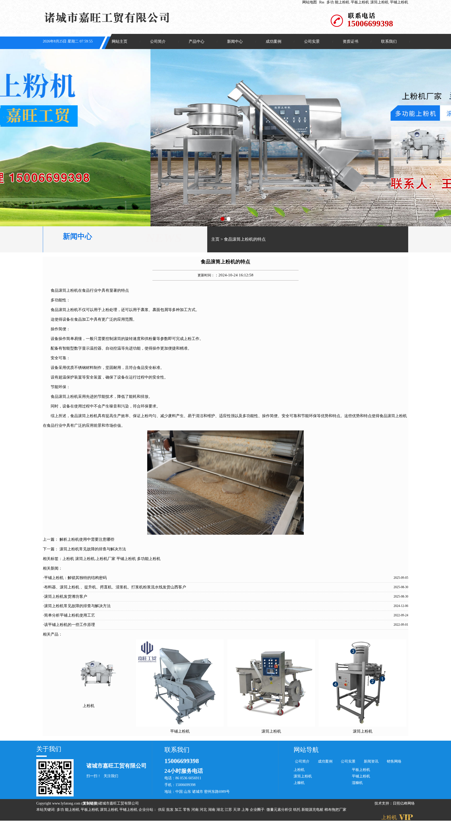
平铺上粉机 (399, 2)
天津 (237, 810)
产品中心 (196, 41)
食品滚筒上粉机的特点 (245, 239)
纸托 (296, 810)
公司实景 (312, 41)
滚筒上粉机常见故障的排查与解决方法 (93, 549)
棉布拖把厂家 (335, 810)
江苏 (229, 810)
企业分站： (148, 810)
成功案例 (273, 41)
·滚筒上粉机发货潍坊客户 (65, 596)
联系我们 (389, 41)
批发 (170, 810)
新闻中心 (235, 41)
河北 (204, 810)
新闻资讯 (371, 761)
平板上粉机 (360, 2)
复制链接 (90, 803)
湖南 (212, 810)
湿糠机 (357, 783)
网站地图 (309, 2)
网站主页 (119, 41)
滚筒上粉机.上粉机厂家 (95, 559)
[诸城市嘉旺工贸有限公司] (225, 137)
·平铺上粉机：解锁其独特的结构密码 (75, 578)
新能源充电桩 (312, 810)
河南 (195, 810)
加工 (179, 810)
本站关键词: (46, 810)
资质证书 (350, 41)
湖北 (220, 810)
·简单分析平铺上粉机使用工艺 (69, 615)
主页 (215, 239)
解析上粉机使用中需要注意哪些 (87, 539)
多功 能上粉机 (338, 2)
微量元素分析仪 (279, 810)
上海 (245, 810)
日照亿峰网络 (404, 803)
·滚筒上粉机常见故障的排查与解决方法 (77, 606)
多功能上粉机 (149, 559)
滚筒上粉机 (379, 2)
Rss (321, 2)
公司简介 (158, 41)
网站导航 (306, 749)
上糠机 (299, 783)
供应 (162, 810)
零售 (187, 810)
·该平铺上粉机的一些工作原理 (69, 625)
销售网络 (394, 761)
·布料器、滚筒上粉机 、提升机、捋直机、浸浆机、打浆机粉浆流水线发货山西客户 (114, 587)
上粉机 (68, 559)
